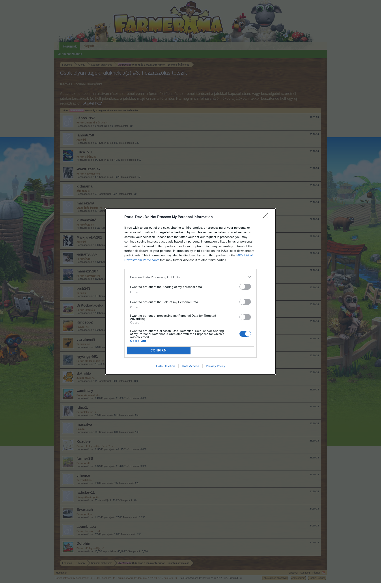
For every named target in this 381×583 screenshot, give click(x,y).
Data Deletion (165, 366)
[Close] (267, 217)
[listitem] (190, 277)
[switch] (245, 287)
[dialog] (190, 291)
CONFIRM (159, 350)
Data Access (190, 366)
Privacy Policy (215, 366)
